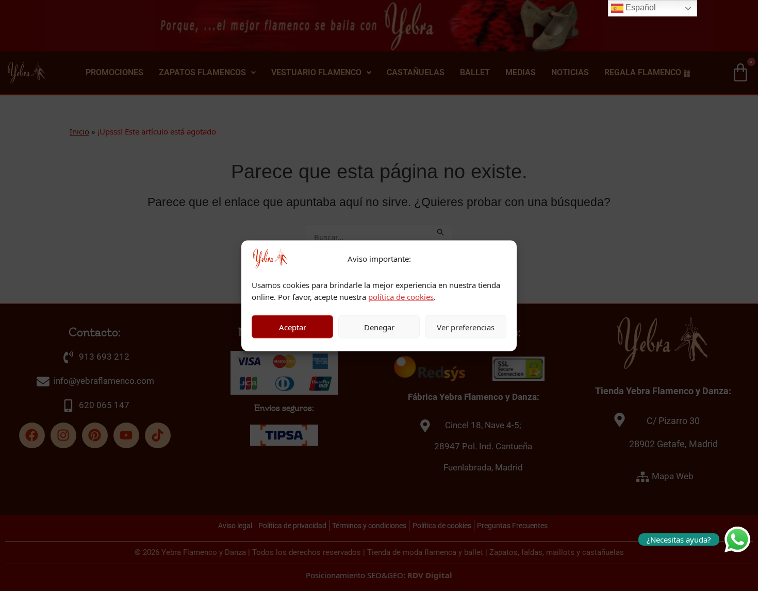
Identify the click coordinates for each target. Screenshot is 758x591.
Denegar (379, 327)
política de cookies (401, 296)
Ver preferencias (466, 327)
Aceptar (292, 327)
